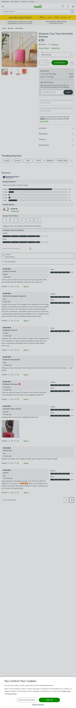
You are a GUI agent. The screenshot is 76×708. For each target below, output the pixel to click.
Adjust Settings (38, 705)
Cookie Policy (66, 691)
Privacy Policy (12, 694)
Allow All (49, 700)
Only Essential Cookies (26, 700)
